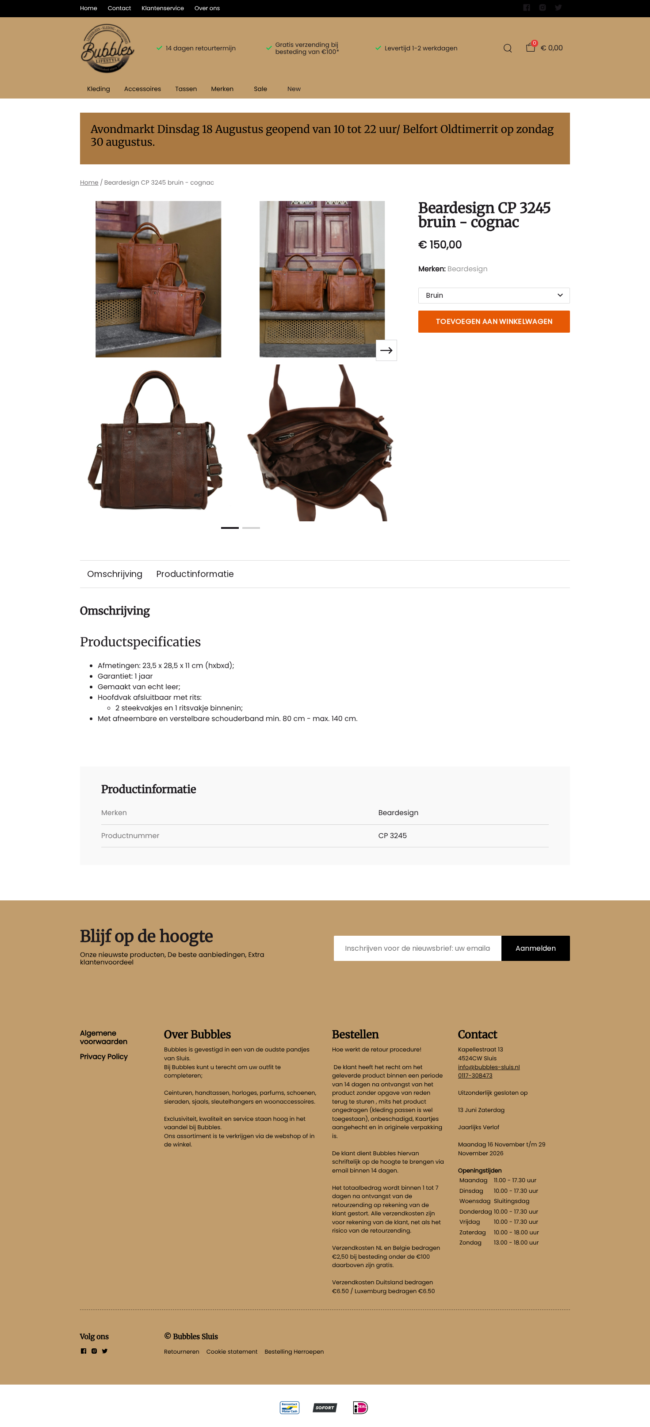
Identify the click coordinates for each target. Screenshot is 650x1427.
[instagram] (542, 9)
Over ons (207, 8)
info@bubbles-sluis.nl (489, 1067)
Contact (119, 8)
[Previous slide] (94, 350)
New (294, 88)
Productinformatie (195, 574)
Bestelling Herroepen (294, 1351)
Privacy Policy (104, 1056)
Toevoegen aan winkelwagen (494, 321)
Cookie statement (232, 1351)
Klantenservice (163, 8)
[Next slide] (386, 350)
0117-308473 (475, 1075)
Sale (260, 88)
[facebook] (526, 9)
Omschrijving (114, 574)
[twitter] (558, 9)
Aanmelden (536, 948)
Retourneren (181, 1351)
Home (88, 8)
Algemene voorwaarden (103, 1037)
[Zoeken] (507, 48)
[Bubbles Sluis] (107, 48)
